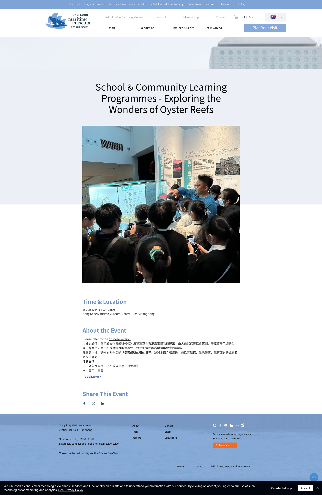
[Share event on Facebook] (84, 403)
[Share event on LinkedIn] (102, 403)
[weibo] (242, 425)
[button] (122, 26)
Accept (305, 488)
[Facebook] (220, 425)
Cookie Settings (281, 488)
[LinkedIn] (231, 425)
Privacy (181, 466)
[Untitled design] (237, 425)
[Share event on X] (93, 403)
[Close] (317, 488)
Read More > (92, 377)
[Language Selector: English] (275, 17)
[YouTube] (226, 425)
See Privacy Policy (70, 490)
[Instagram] (215, 425)
